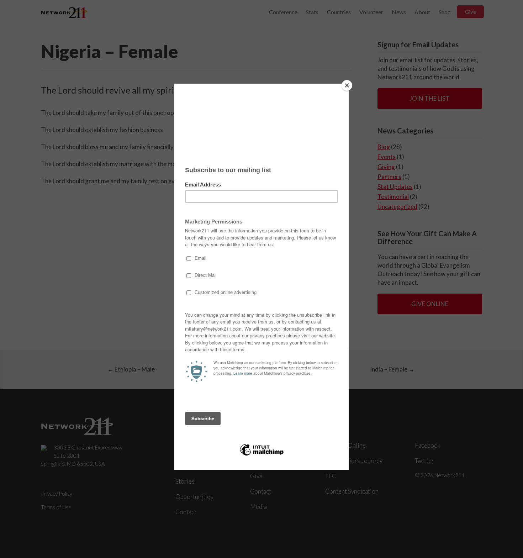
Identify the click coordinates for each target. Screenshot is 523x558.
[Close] (347, 85)
